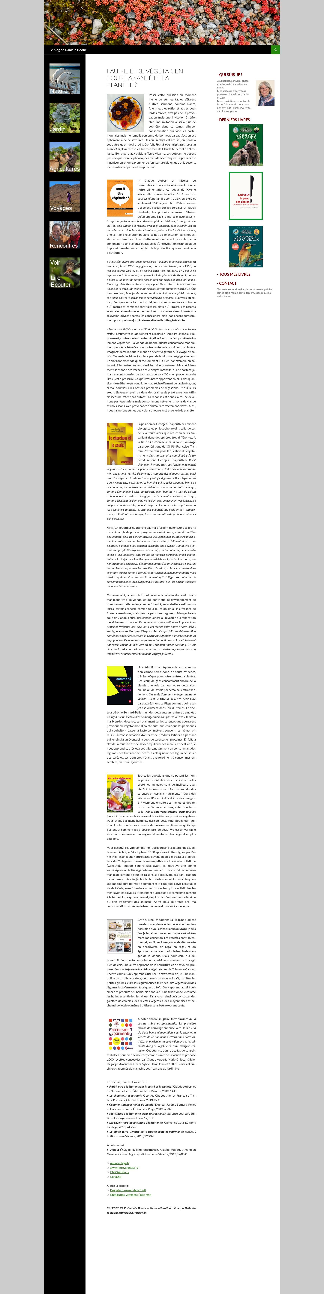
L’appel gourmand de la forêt (128, 1190)
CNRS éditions (119, 1172)
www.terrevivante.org (124, 1167)
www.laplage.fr (119, 1163)
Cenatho (115, 1176)
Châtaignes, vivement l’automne (130, 1194)
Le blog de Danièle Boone (68, 50)
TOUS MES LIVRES (234, 274)
